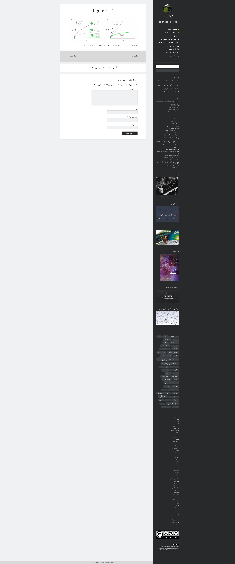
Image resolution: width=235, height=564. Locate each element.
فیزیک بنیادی (176, 481)
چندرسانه (177, 501)
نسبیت (167, 386)
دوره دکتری (176, 444)
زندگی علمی (176, 452)
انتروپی (165, 342)
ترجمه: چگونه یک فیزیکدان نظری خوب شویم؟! (167, 102)
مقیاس (175, 379)
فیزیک (168, 373)
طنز (178, 468)
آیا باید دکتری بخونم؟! (174, 160)
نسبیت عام (173, 389)
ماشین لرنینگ (165, 376)
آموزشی (177, 419)
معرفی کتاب (176, 492)
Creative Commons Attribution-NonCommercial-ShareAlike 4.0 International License (169, 548)
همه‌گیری (175, 393)
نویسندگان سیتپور (174, 56)
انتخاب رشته (174, 342)
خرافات (177, 439)
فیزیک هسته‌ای (176, 486)
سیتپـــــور (167, 15)
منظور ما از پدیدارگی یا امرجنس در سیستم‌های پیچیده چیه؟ (167, 86)
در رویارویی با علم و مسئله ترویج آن (171, 157)
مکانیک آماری (166, 379)
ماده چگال (177, 490)
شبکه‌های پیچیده (169, 363)
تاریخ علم (177, 433)
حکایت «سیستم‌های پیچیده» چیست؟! (171, 133)
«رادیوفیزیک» (175, 36)
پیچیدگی (163, 396)
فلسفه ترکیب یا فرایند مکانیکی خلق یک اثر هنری (168, 89)
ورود (178, 518)
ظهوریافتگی (168, 367)
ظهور (176, 367)
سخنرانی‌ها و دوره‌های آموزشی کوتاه (169, 42)
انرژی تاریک (175, 346)
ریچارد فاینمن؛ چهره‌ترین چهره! (172, 149)
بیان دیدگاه (134, 89)
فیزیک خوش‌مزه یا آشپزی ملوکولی (172, 155)
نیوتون (164, 390)
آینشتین (175, 340)
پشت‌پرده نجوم (175, 59)
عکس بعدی (72, 56)
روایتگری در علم (166, 355)
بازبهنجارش (165, 345)
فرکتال (175, 373)
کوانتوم (161, 400)
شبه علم (177, 464)
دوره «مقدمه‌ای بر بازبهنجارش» (170, 39)
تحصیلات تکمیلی (165, 349)
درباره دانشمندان (175, 441)
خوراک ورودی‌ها (175, 520)
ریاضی (177, 450)
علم (161, 367)
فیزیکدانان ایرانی (175, 488)
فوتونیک (177, 475)
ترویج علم (173, 352)
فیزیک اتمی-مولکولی (174, 479)
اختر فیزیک (176, 424)
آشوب (165, 336)
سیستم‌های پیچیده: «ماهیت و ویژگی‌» (171, 135)
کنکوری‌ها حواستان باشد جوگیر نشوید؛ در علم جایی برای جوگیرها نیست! (168, 166)
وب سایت (135, 125)
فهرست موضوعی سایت (172, 46)
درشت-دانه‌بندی (161, 352)
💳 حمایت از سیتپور (173, 29)
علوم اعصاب (176, 470)
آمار (159, 336)
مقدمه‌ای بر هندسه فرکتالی (173, 147)
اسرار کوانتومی (176, 426)
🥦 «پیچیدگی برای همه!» (172, 32)
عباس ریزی (176, 112)
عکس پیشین (133, 56)
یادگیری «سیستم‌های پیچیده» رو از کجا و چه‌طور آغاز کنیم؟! (168, 138)
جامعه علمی (176, 437)
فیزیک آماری (174, 376)
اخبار (178, 422)
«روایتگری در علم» (175, 122)
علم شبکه (174, 370)
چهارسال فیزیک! (171, 107)
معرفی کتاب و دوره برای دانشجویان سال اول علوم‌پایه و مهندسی (167, 152)
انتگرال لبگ (173, 105)
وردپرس (177, 524)
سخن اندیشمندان (175, 457)
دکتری (176, 356)
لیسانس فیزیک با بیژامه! (174, 128)
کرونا (175, 400)
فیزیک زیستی (176, 483)
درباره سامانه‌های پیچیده (174, 83)
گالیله (162, 404)
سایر (178, 455)
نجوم (175, 386)
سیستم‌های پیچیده (167, 359)
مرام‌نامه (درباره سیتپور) (172, 52)
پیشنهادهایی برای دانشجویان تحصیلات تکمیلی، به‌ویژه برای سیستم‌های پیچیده (167, 142)
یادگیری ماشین (166, 407)
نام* (136, 109)
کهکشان (168, 400)
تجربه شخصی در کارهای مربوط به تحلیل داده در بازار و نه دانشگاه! (167, 163)
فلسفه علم (177, 472)
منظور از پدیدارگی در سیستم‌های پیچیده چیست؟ (168, 81)
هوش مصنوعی (176, 499)
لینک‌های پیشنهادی (173, 49)
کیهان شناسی (172, 403)
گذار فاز (175, 407)
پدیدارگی (160, 393)
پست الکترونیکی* (132, 117)
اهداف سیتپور (176, 428)
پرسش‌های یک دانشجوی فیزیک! (172, 126)
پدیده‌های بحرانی (173, 397)
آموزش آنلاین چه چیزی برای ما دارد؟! (171, 145)
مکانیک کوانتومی (171, 382)
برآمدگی (175, 348)
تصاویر (177, 435)
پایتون (167, 393)
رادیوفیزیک (177, 446)
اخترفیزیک (167, 339)
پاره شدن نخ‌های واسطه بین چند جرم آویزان (170, 91)
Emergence (174, 337)
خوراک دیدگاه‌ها (175, 522)
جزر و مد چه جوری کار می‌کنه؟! (172, 130)
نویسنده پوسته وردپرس (109, 562)
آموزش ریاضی (176, 417)
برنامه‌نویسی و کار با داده (174, 430)
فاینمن (165, 370)
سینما (178, 461)
